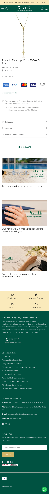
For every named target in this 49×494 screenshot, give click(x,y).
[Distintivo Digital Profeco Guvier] (10, 465)
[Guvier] (24, 8)
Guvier (9, 486)
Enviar (8, 454)
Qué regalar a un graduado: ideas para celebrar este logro (22, 230)
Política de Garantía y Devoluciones (17, 389)
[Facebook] (3, 424)
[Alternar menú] (2, 8)
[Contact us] (44, 489)
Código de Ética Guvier (11, 374)
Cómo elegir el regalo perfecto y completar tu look (19, 275)
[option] (24, 35)
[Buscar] (7, 8)
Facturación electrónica (12, 360)
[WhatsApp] (9, 424)
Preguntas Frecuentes (11, 363)
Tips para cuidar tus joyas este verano (22, 186)
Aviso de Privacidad (10, 371)
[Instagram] (6, 424)
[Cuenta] (41, 8)
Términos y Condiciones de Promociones (19, 367)
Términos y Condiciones (12, 385)
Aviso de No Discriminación (13, 378)
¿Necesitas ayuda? (10, 93)
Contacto (6, 356)
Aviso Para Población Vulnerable (15, 381)
